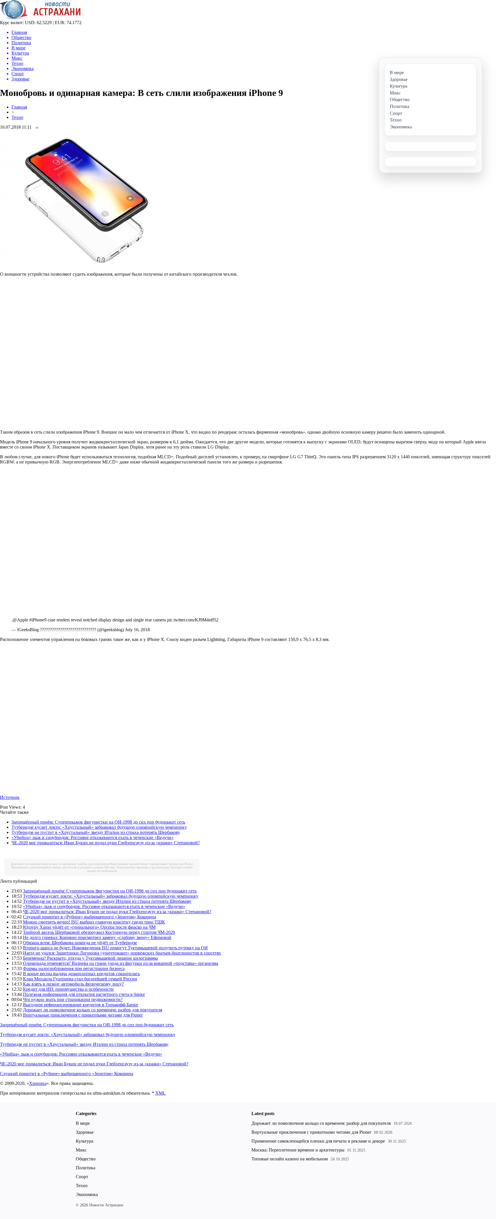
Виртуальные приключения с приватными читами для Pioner (151, 864)
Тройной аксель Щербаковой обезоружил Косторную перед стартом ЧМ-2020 (99, 932)
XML (160, 1093)
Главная (19, 107)
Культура (84, 1141)
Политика (85, 1167)
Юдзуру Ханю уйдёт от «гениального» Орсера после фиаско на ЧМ (89, 927)
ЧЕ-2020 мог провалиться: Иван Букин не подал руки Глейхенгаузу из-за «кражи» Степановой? (105, 842)
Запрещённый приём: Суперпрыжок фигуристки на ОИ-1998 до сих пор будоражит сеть (98, 822)
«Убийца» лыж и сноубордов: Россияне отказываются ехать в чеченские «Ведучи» (92, 837)
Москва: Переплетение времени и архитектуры (136, 867)
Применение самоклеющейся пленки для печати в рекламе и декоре (57, 867)
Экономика (87, 1194)
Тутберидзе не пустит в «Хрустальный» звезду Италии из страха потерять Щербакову (95, 832)
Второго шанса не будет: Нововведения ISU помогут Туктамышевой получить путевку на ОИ (115, 947)
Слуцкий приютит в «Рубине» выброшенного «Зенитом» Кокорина (89, 916)
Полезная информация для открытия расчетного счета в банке (84, 994)
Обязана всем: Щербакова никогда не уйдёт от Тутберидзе (80, 942)
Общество (86, 1158)
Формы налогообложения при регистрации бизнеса (74, 968)
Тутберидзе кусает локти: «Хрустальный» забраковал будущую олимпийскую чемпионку (99, 827)
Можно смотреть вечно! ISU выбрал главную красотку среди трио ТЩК (94, 921)
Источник (10, 797)
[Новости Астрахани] (40, 18)
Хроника (37, 1083)
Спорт (82, 1176)
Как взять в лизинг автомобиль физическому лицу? (73, 984)
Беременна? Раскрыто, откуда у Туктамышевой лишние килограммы (90, 958)
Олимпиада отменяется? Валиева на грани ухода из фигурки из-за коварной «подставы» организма (120, 963)
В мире (83, 1123)
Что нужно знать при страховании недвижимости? (73, 999)
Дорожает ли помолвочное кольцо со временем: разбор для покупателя (60, 864)
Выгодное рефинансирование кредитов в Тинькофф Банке (80, 1004)
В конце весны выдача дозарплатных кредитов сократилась (81, 973)
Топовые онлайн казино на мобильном (289, 1158)
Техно (17, 117)
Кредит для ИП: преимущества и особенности (68, 989)
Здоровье (85, 1132)
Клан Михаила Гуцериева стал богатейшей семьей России (80, 978)
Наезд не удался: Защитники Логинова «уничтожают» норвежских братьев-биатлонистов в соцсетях (122, 953)
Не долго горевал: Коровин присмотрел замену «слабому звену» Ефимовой (97, 937)
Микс (81, 1149)
